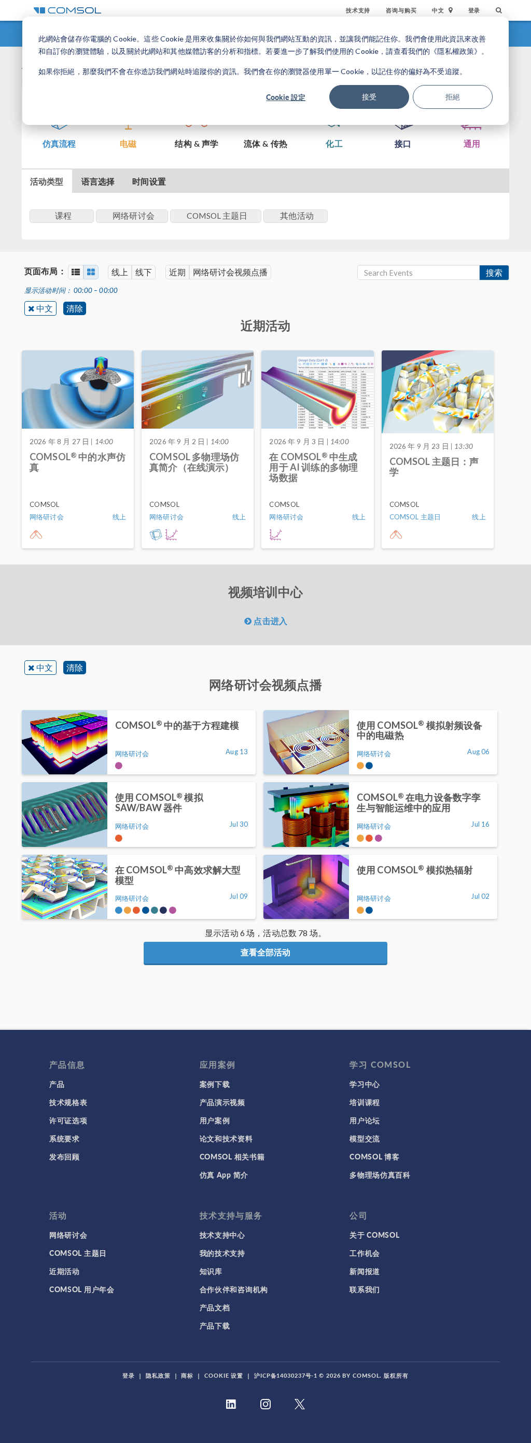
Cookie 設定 (285, 97)
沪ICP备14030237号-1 (285, 1375)
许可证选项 (68, 1120)
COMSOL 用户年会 (82, 1289)
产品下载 (215, 1325)
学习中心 (365, 1084)
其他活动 (297, 215)
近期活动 (64, 1271)
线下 (143, 272)
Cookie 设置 (223, 1375)
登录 (474, 10)
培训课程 (365, 1102)
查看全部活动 (265, 952)
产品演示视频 (222, 1102)
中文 (44, 308)
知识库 (211, 1271)
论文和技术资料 (226, 1138)
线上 (119, 272)
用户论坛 (365, 1120)
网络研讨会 (68, 1234)
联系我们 (365, 1289)
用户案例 (215, 1120)
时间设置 (149, 181)
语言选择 (98, 181)
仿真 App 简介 (224, 1174)
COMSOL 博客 (374, 1156)
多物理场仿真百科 (380, 1174)
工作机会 (365, 1253)
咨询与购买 (401, 10)
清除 (74, 308)
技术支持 (358, 10)
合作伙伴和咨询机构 (234, 1289)
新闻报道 (365, 1271)
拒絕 (452, 96)
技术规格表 (68, 1102)
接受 (369, 96)
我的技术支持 (222, 1253)
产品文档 (215, 1307)
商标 (187, 1375)
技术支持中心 (222, 1234)
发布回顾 (64, 1156)
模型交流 (365, 1138)
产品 (56, 1084)
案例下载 (215, 1084)
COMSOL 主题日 (78, 1253)
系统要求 (64, 1138)
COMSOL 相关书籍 (232, 1156)
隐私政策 (158, 1375)
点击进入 (269, 621)
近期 (177, 272)
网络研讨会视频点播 (230, 272)
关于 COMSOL (374, 1234)
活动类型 (47, 181)
